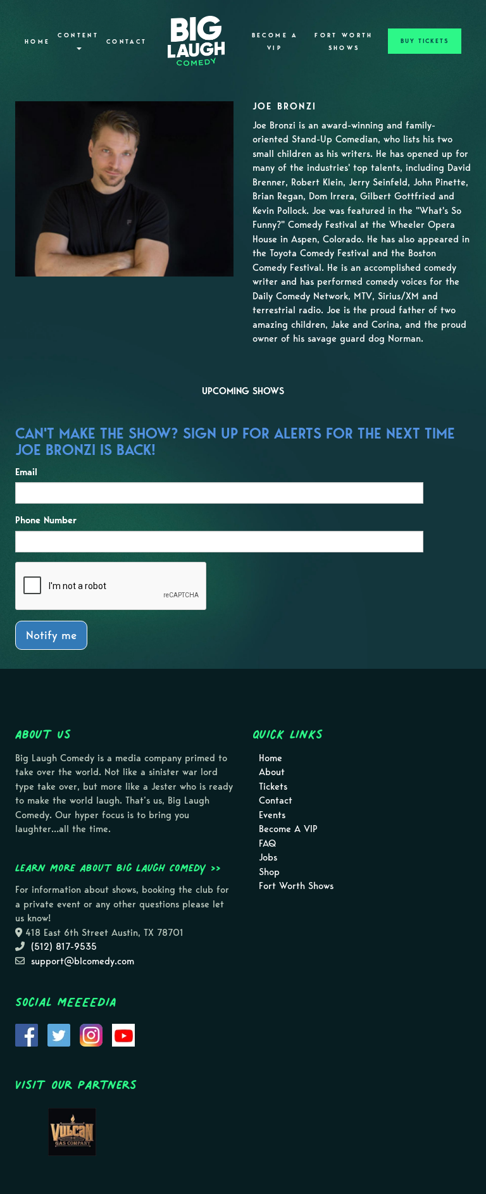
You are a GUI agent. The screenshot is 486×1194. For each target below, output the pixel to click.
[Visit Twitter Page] (58, 1034)
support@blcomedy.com (82, 961)
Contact (126, 42)
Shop (269, 872)
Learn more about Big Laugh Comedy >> (118, 867)
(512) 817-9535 (64, 946)
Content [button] (78, 35)
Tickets (273, 786)
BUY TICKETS (425, 41)
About (272, 772)
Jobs (268, 857)
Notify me (51, 635)
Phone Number (46, 520)
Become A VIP (275, 42)
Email (26, 472)
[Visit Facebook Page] (26, 1034)
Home (37, 42)
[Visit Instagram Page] (91, 1034)
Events (272, 815)
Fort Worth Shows (344, 42)
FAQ (267, 843)
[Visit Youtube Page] (123, 1034)
